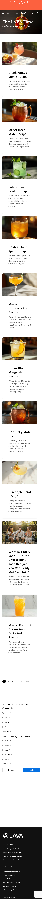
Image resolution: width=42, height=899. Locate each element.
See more (6, 731)
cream (7, 713)
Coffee (7, 727)
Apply (31, 770)
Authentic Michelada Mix (11, 872)
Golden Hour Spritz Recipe (12, 860)
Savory (7, 755)
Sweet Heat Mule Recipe (11, 852)
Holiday (7, 708)
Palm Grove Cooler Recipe (12, 856)
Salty (6, 750)
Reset (11, 770)
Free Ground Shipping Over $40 (21, 3)
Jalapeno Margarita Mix (11, 882)
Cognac (7, 722)
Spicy (7, 740)
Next (27, 681)
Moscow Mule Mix (9, 886)
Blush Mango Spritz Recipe (12, 849)
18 (21, 681)
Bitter (7, 745)
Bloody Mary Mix (8, 875)
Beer (6, 717)
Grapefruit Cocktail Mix (11, 879)
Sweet (7, 759)
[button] (3, 13)
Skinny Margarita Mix (10, 890)
